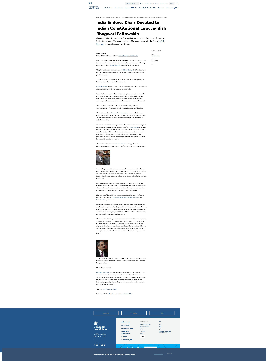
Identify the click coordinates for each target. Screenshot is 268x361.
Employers (142, 331)
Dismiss (169, 354)
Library (166, 4)
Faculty (142, 328)
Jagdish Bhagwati (115, 65)
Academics (125, 325)
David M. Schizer (101, 87)
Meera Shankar (127, 70)
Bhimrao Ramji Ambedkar (119, 113)
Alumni (152, 4)
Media (141, 333)
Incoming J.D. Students (145, 324)
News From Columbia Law (103, 17)
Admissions (125, 322)
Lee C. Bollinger (134, 127)
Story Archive (116, 17)
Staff (141, 330)
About (161, 4)
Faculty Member (155, 56)
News (141, 4)
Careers (124, 337)
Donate (150, 348)
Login (171, 3)
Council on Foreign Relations (105, 200)
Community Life (127, 340)
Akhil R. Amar (120, 144)
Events (147, 4)
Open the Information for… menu (132, 3)
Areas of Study (127, 328)
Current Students (144, 326)
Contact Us (97, 342)
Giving (156, 4)
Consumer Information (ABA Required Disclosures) (165, 332)
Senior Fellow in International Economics (125, 197)
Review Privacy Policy (158, 354)
